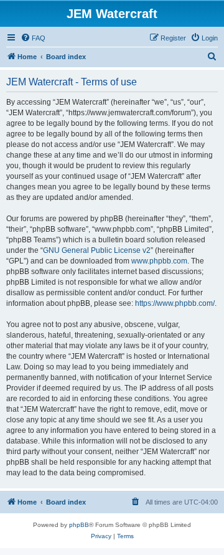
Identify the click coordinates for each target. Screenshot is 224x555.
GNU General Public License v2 (97, 250)
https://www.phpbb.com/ (175, 303)
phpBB (79, 524)
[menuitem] (33, 38)
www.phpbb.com (159, 261)
